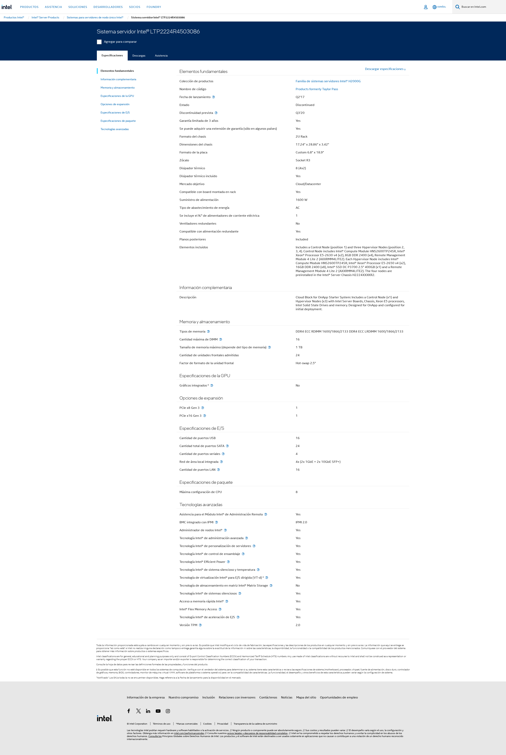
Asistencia (161, 55)
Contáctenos (268, 697)
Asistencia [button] (53, 7)
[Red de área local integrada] (221, 461)
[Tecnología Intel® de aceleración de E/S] (238, 617)
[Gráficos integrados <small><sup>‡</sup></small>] (212, 385)
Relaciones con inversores (237, 697)
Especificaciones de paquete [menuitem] (118, 121)
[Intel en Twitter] (138, 711)
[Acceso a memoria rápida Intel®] (227, 601)
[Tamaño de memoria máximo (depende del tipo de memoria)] (269, 347)
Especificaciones (112, 55)
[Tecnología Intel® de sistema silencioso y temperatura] (258, 569)
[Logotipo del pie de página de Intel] (105, 718)
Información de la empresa (146, 697)
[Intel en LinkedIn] (148, 711)
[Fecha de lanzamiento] (213, 97)
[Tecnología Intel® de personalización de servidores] (254, 546)
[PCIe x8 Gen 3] (202, 407)
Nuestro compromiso (183, 697)
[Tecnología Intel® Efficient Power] (228, 561)
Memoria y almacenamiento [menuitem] (118, 87)
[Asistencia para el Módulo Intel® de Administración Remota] (265, 514)
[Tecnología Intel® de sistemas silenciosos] (240, 593)
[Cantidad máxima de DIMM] (220, 339)
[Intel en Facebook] (128, 711)
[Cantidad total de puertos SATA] (227, 446)
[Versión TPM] (200, 625)
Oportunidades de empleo (339, 697)
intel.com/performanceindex (189, 733)
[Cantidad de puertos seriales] (223, 453)
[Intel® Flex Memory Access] (220, 609)
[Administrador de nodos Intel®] (225, 530)
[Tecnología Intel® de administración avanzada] (246, 538)
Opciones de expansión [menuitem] (115, 104)
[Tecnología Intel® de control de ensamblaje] (243, 554)
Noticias (286, 697)
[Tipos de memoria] (208, 331)
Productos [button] (29, 7)
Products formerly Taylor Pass (317, 89)
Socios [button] (134, 7)
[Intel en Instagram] (167, 711)
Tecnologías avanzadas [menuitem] (115, 129)
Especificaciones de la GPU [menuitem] (117, 96)
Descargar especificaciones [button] (384, 69)
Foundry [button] (154, 7)
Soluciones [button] (77, 7)
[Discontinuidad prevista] (216, 112)
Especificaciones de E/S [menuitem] (115, 112)
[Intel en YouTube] (158, 711)
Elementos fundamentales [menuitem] (117, 71)
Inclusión (208, 697)
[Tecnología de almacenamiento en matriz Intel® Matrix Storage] (271, 585)
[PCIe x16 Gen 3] (204, 415)
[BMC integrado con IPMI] (216, 522)
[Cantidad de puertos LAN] (218, 469)
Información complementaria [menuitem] (118, 79)
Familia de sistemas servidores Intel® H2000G (328, 81)
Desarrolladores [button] (108, 7)
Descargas (138, 55)
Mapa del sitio (306, 697)
